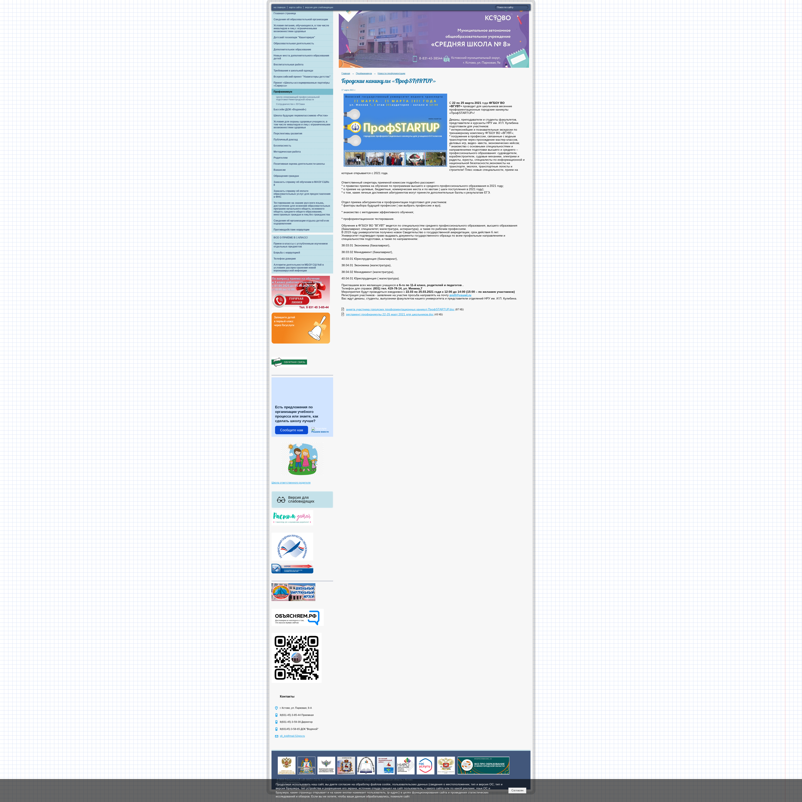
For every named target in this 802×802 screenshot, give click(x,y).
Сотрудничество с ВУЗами (290, 104)
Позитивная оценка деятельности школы (299, 163)
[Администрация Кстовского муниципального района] (386, 774)
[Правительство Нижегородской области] (346, 774)
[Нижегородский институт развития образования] (406, 774)
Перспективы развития (288, 133)
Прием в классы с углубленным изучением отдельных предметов (301, 245)
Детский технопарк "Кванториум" (294, 37)
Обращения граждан (286, 175)
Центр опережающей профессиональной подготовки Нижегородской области (298, 98)
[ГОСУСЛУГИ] (425, 774)
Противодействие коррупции (291, 229)
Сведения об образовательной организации (301, 19)
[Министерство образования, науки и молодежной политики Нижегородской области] (306, 774)
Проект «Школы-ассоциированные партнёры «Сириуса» (302, 84)
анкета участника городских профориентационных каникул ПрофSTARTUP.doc (400, 309)
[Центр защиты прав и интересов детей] (446, 774)
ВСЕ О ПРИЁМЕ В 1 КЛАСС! (291, 237)
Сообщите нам (291, 430)
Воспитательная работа (288, 64)
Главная (345, 73)
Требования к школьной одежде (293, 70)
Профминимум (283, 91)
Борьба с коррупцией (287, 252)
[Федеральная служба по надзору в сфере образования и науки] (326, 774)
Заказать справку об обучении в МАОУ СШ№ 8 (301, 183)
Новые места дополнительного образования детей (301, 57)
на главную (280, 7)
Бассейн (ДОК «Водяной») (290, 109)
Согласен (517, 790)
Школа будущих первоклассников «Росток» (301, 115)
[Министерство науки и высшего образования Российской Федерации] (287, 774)
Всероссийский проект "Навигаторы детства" (302, 76)
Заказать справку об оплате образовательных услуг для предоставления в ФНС (302, 194)
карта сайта (295, 7)
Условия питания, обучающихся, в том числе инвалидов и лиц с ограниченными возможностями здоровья (301, 28)
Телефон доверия (285, 258)
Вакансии (280, 169)
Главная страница (285, 13)
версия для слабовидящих (319, 7)
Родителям (281, 157)
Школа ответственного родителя (291, 482)
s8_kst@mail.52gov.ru (292, 736)
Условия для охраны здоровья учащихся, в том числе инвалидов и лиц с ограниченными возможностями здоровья (302, 124)
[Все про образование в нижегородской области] (483, 774)
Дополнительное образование (292, 49)
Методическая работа (287, 151)
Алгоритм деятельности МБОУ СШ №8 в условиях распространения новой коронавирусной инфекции (299, 267)
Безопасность (282, 145)
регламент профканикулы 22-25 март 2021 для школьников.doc (390, 314)
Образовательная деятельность (294, 43)
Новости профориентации (391, 73)
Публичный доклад (286, 139)
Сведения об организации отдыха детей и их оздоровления (301, 222)
